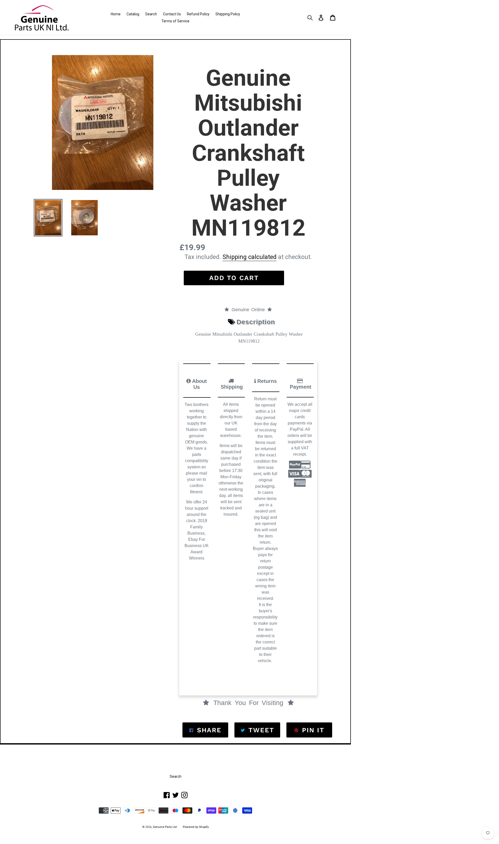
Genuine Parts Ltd (165, 827)
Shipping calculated (249, 257)
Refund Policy (198, 14)
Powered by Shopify (196, 827)
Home (116, 14)
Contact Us (172, 14)
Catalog (133, 14)
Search (151, 14)
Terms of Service (175, 21)
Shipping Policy (227, 14)
